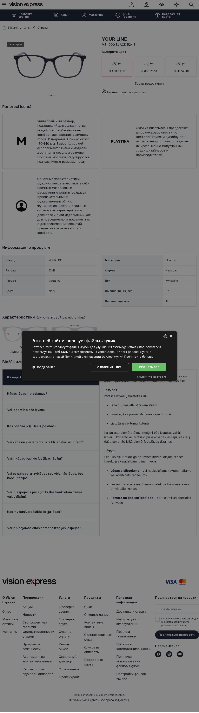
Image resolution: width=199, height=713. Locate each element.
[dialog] (99, 356)
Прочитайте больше (138, 356)
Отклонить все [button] (109, 367)
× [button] (170, 336)
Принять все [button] (149, 367)
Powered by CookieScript (151, 376)
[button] (43, 367)
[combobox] (165, 336)
